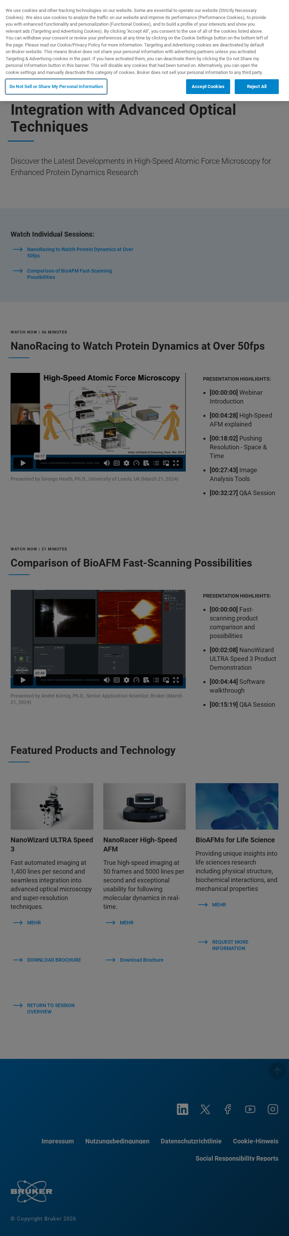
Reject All (256, 86)
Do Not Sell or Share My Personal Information (56, 86)
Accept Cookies (208, 86)
